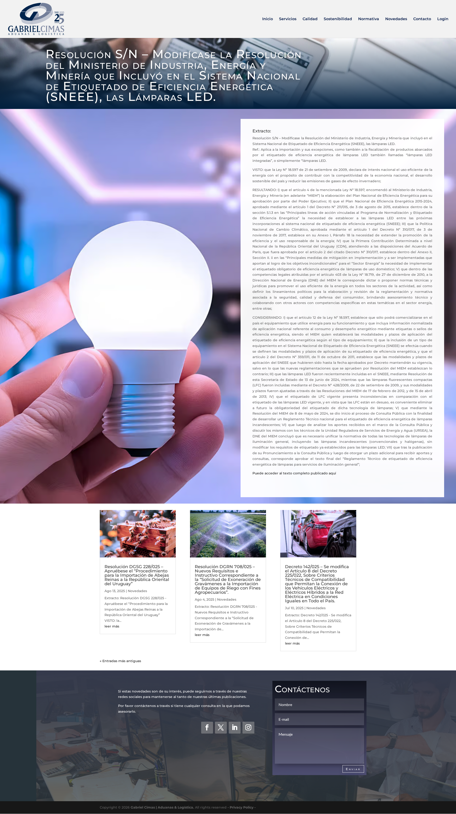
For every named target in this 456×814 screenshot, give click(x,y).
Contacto (422, 19)
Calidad (310, 19)
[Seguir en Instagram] (248, 728)
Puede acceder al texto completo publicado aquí (294, 473)
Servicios (287, 19)
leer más (111, 626)
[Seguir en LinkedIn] (235, 728)
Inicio (267, 19)
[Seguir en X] (221, 728)
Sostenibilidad (338, 19)
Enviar (353, 769)
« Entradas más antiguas (120, 661)
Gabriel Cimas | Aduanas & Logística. (162, 807)
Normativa (368, 19)
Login (442, 19)
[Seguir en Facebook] (207, 728)
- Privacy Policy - (242, 807)
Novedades (396, 19)
